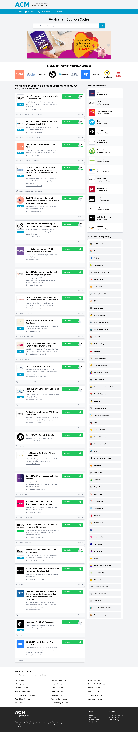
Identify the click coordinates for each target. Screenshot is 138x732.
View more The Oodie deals (34, 186)
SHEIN (93, 691)
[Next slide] (108, 45)
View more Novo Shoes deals (34, 423)
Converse (95, 695)
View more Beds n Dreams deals (35, 489)
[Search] (102, 25)
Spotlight (58, 691)
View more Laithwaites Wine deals (36, 354)
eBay (20, 703)
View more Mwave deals (33, 260)
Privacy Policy (114, 717)
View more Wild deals (32, 155)
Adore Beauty (59, 703)
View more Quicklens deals (34, 399)
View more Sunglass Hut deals (35, 579)
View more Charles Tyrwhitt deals (36, 376)
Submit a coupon (95, 720)
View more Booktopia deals (34, 331)
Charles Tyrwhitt (97, 684)
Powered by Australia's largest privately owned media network (40, 4)
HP (19, 684)
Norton (94, 688)
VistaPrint (95, 680)
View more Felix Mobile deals (34, 211)
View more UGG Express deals (35, 537)
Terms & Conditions (116, 715)
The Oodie (58, 680)
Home (91, 715)
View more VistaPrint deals (34, 132)
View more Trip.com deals (33, 655)
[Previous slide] (29, 45)
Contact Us (93, 722)
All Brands (92, 717)
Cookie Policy (114, 720)
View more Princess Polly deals (35, 109)
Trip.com (21, 688)
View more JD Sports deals (34, 441)
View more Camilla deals (33, 464)
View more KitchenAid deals (34, 308)
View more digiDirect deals (34, 285)
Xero (56, 695)
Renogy (57, 684)
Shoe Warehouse (24, 691)
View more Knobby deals (33, 512)
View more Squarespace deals (35, 628)
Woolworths (59, 699)
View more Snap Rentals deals (35, 560)
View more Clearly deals (33, 237)
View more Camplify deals (33, 610)
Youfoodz (95, 699)
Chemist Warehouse (25, 695)
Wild (20, 680)
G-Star (57, 688)
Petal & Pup (22, 699)
